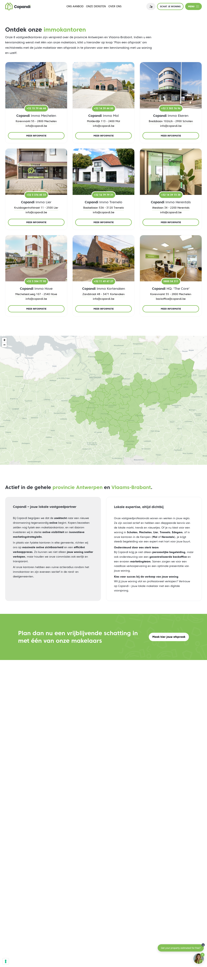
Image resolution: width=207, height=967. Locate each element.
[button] (4, 340)
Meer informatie (36, 135)
